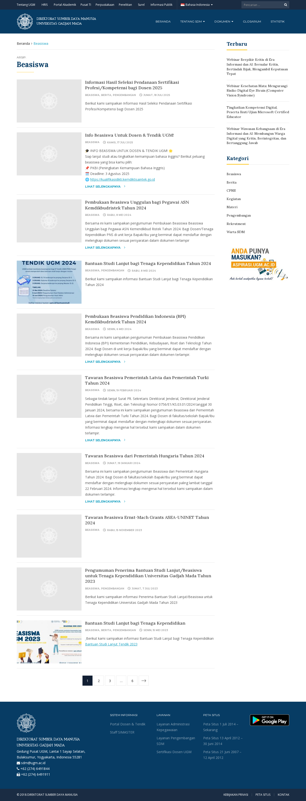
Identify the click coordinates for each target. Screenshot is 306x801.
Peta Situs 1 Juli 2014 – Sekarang (220, 727)
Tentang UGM (26, 5)
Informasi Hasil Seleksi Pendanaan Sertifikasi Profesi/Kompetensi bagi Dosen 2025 (132, 84)
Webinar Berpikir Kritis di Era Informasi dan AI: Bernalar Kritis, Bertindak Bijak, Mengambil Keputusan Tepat (257, 66)
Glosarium (252, 21)
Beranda (163, 21)
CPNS (231, 190)
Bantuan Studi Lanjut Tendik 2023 (111, 644)
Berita (106, 95)
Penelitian (125, 5)
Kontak (283, 794)
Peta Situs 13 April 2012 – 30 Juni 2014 (223, 741)
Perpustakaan (105, 5)
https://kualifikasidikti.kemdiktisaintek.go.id (122, 179)
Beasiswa (92, 95)
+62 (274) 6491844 (34, 768)
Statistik (277, 21)
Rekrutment (236, 224)
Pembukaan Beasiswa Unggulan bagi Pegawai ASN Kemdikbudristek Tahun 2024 (137, 204)
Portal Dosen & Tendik (127, 724)
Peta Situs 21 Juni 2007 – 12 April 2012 (222, 755)
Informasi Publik (161, 5)
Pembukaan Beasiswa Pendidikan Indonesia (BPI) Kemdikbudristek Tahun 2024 (135, 319)
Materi (232, 207)
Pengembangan (124, 95)
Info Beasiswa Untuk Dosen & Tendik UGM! (129, 135)
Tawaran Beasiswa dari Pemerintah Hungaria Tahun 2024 (144, 456)
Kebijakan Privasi (236, 794)
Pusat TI (86, 5)
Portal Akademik (65, 5)
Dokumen (222, 21)
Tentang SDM (191, 21)
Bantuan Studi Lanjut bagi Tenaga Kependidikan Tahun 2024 (148, 263)
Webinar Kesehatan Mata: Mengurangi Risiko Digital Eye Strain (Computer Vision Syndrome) (257, 90)
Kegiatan (234, 199)
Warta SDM (236, 232)
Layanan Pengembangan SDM (176, 741)
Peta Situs (263, 794)
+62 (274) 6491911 (35, 774)
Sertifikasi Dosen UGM (174, 752)
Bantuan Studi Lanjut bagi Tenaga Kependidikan (135, 623)
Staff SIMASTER (122, 732)
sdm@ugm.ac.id (33, 763)
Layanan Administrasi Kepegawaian (173, 727)
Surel (141, 5)
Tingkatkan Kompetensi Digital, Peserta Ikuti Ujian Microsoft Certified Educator (258, 112)
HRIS (45, 5)
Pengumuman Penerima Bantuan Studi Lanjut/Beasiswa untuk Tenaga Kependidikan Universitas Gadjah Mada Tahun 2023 (148, 575)
